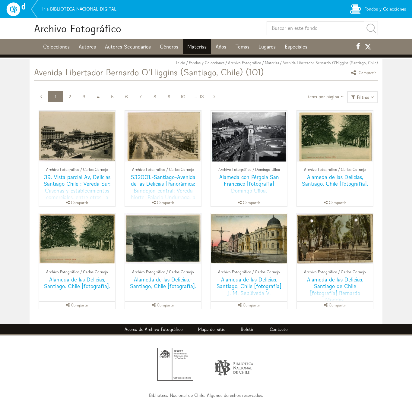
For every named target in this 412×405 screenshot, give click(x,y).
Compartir (367, 72)
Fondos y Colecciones (206, 62)
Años (221, 46)
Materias (197, 46)
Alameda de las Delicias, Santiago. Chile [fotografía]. (335, 180)
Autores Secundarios (128, 46)
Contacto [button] (279, 329)
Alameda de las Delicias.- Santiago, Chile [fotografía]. (163, 283)
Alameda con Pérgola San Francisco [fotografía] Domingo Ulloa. (249, 184)
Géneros (169, 46)
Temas (242, 46)
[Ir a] (77, 136)
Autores (87, 46)
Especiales (296, 46)
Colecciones (56, 46)
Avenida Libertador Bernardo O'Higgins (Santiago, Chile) (330, 62)
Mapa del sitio (212, 329)
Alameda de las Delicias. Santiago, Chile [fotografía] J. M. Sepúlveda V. (249, 286)
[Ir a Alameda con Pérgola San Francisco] (249, 136)
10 (183, 96)
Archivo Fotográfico (77, 28)
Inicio (180, 62)
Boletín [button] (248, 329)
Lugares (267, 46)
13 (202, 96)
